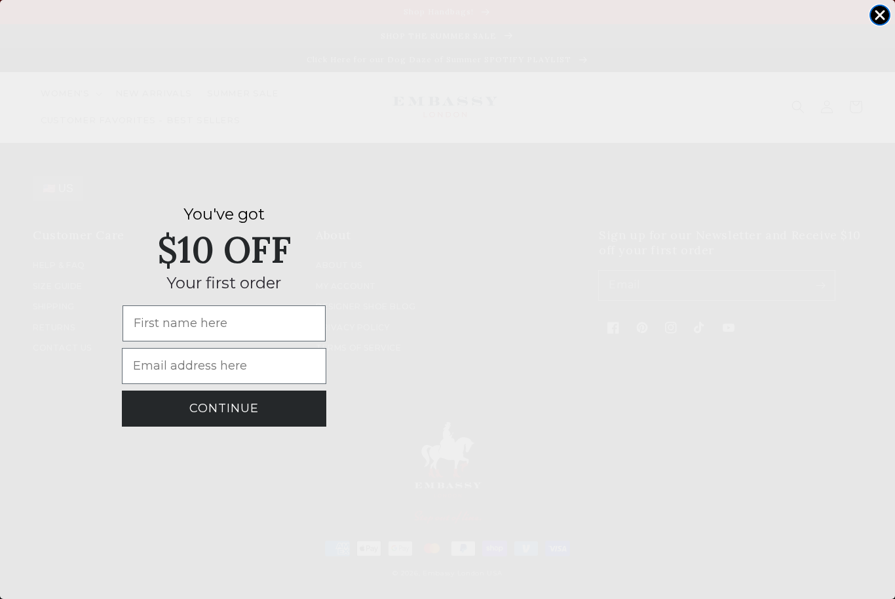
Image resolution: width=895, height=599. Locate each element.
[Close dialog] (880, 15)
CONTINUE (224, 408)
